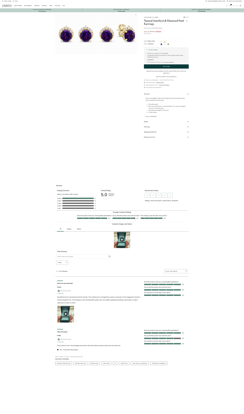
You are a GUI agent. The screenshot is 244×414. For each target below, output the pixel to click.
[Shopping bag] (240, 5)
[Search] (226, 5)
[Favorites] (233, 5)
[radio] (161, 41)
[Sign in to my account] (237, 5)
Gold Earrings (94, 363)
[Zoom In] (136, 15)
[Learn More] (150, 28)
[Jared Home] (6, 5)
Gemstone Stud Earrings (63, 363)
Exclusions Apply (147, 33)
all (115, 363)
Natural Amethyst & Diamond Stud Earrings (164, 22)
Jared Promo (124, 363)
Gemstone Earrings (80, 363)
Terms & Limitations (169, 62)
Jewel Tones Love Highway (139, 363)
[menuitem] (18, 6)
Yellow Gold (106, 363)
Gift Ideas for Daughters (159, 363)
